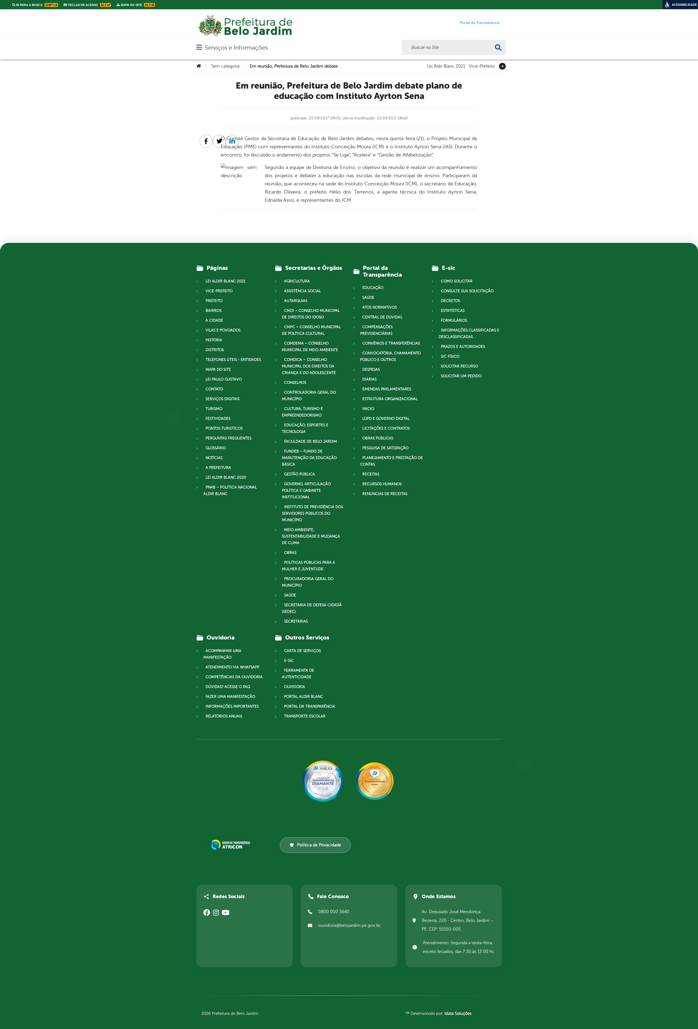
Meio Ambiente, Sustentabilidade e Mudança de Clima (311, 536)
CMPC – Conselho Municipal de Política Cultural (311, 330)
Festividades (218, 419)
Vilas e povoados (223, 330)
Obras (290, 553)
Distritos (215, 350)
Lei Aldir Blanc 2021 (446, 66)
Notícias (214, 458)
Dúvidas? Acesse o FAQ (228, 687)
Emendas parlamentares (386, 389)
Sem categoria (225, 66)
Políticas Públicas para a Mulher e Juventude (308, 565)
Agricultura (297, 281)
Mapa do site (218, 369)
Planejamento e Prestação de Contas (391, 461)
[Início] (199, 66)
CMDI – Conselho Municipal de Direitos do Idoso (311, 314)
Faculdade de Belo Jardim (310, 441)
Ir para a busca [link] (36, 5)
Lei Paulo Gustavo (224, 379)
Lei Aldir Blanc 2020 (226, 477)
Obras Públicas (377, 438)
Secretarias (296, 621)
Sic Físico (450, 356)
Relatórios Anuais (224, 716)
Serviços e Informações (236, 47)
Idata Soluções (457, 1013)
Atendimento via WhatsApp (232, 667)
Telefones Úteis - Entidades (233, 360)
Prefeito (214, 301)
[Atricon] (231, 844)
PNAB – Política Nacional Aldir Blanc (230, 490)
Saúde (290, 595)
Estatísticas (453, 311)
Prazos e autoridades (463, 347)
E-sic (289, 661)
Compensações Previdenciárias (376, 330)
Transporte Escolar (305, 716)
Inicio (368, 409)
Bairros (213, 311)
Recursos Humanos (382, 484)
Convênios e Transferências (391, 343)
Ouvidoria (294, 687)
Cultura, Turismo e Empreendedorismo (302, 412)
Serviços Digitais (222, 399)
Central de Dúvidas (382, 317)
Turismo (214, 409)
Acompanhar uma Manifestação (222, 654)
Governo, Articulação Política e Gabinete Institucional (306, 490)
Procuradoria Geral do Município (307, 582)
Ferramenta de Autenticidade (298, 673)
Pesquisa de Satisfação (385, 448)
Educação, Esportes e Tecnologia (305, 428)
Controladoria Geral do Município (309, 395)
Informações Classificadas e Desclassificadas (469, 333)
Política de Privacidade (319, 845)
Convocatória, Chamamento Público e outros (390, 356)
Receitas (370, 474)
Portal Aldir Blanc (303, 697)
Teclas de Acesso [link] (88, 5)
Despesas (371, 369)
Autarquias (295, 301)
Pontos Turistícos (224, 428)
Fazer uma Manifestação (230, 697)
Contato (214, 389)
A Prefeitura (218, 468)
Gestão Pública (299, 474)
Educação (372, 288)
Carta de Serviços (302, 651)
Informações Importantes (232, 706)
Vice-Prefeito (482, 66)
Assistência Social (302, 291)
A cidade (214, 320)
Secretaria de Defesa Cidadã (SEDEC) (312, 608)
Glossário (216, 448)
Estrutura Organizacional (390, 399)
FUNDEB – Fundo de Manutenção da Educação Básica (309, 457)
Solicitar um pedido (461, 376)
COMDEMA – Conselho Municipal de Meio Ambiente (310, 346)
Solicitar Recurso (459, 366)
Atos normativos (379, 307)
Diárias (369, 379)
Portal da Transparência (309, 706)
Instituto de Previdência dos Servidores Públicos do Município (312, 513)
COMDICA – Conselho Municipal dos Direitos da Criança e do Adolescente (309, 366)
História (214, 340)
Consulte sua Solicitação (467, 291)
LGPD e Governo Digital (386, 419)
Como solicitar (457, 281)
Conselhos (295, 383)
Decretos (450, 301)
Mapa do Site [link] (137, 5)
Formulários (454, 320)
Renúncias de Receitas (384, 494)
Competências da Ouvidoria (234, 677)
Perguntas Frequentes (228, 438)
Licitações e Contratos (386, 428)
